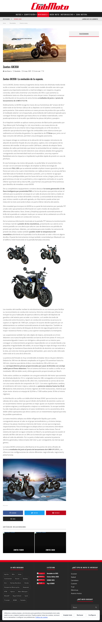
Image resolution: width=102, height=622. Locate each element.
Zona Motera (81, 14)
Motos (18, 14)
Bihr (13, 574)
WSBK (15, 600)
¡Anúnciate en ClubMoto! (90, 19)
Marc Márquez (23, 591)
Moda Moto (54, 14)
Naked (73, 577)
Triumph (7, 600)
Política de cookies (41, 617)
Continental (8, 578)
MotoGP (6, 596)
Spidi (26, 596)
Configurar (92, 615)
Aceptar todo (67, 615)
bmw (19, 574)
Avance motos (76, 593)
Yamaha (23, 600)
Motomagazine (67, 14)
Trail (72, 587)
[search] (96, 607)
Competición (29, 14)
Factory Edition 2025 (53, 577)
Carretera (74, 580)
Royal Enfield (17, 596)
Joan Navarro (8, 71)
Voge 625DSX (50, 583)
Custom (74, 583)
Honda (27, 583)
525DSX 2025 (18, 19)
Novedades (42, 14)
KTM (5, 591)
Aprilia (6, 574)
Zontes (6, 505)
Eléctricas (74, 590)
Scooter (74, 574)
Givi (5, 583)
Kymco (13, 591)
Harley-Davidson (15, 583)
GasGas (25, 578)
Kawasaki (26, 587)
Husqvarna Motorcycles (12, 587)
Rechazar (80, 615)
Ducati (17, 578)
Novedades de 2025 (52, 573)
